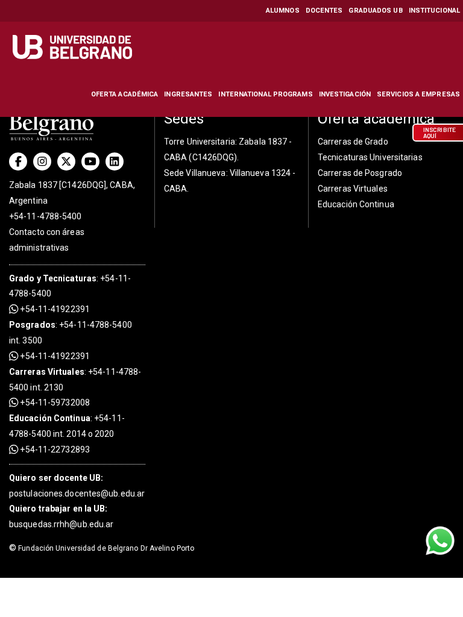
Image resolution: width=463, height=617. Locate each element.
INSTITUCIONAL (434, 10)
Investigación (345, 94)
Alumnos (283, 10)
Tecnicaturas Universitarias (370, 157)
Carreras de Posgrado (360, 173)
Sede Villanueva (195, 173)
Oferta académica (125, 94)
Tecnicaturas (69, 278)
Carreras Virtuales (46, 372)
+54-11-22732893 (54, 449)
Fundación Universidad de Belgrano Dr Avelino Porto (101, 548)
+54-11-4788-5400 (45, 216)
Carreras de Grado (353, 141)
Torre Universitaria (199, 141)
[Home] (74, 47)
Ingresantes (188, 94)
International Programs (265, 94)
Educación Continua (356, 204)
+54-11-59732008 (54, 402)
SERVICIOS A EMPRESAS (418, 94)
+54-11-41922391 (54, 309)
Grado (22, 278)
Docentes (324, 10)
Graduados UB (375, 10)
